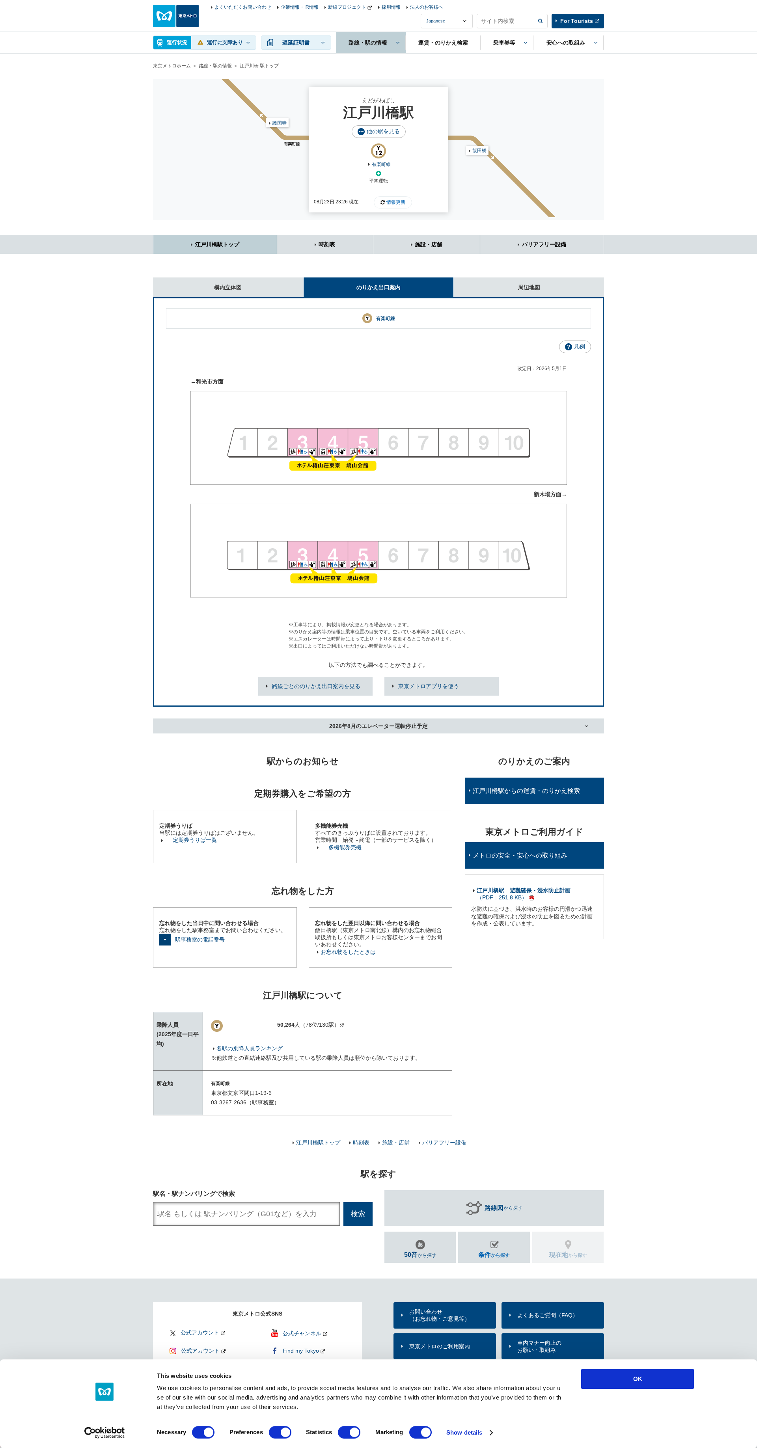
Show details (464, 1432)
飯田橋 (479, 150)
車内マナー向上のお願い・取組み (539, 1346)
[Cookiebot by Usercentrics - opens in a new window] (104, 1433)
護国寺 (279, 123)
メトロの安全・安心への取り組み (520, 855)
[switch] (280, 1432)
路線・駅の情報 (215, 66)
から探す (503, 1207)
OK (637, 1378)
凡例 (579, 346)
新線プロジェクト (347, 7)
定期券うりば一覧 (195, 840)
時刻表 (327, 244)
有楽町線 (381, 164)
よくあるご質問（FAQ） (547, 1315)
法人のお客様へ (426, 7)
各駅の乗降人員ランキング (249, 1048)
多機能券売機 (345, 847)
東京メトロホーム (172, 66)
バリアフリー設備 (544, 244)
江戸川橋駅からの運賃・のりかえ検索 (526, 790)
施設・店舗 (428, 244)
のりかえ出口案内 (378, 287)
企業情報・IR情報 (300, 7)
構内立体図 (228, 287)
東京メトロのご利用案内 (439, 1346)
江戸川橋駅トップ (217, 244)
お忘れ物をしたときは (348, 952)
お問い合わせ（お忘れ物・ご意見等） (439, 1315)
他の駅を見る (383, 131)
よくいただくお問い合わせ (242, 7)
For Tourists (576, 21)
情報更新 (395, 202)
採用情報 (391, 7)
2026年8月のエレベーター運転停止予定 (378, 726)
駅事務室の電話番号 (200, 939)
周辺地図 (529, 287)
